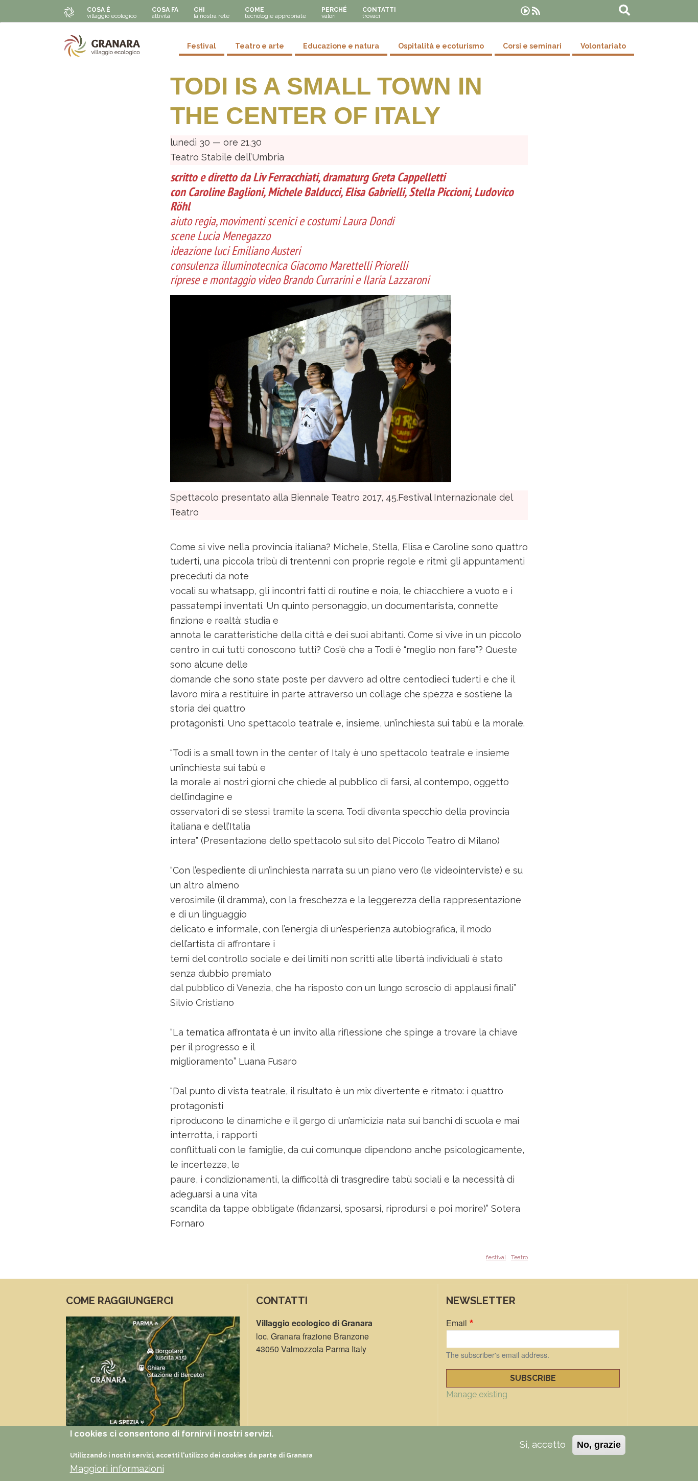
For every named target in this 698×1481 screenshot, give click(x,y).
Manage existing (476, 1394)
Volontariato (603, 46)
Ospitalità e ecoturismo (441, 46)
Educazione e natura (341, 46)
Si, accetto (543, 1444)
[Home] (102, 46)
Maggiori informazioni (117, 1468)
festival (496, 1257)
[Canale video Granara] (525, 11)
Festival (201, 46)
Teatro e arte (259, 46)
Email (456, 1323)
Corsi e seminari (532, 46)
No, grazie (599, 1445)
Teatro (519, 1257)
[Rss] (536, 11)
